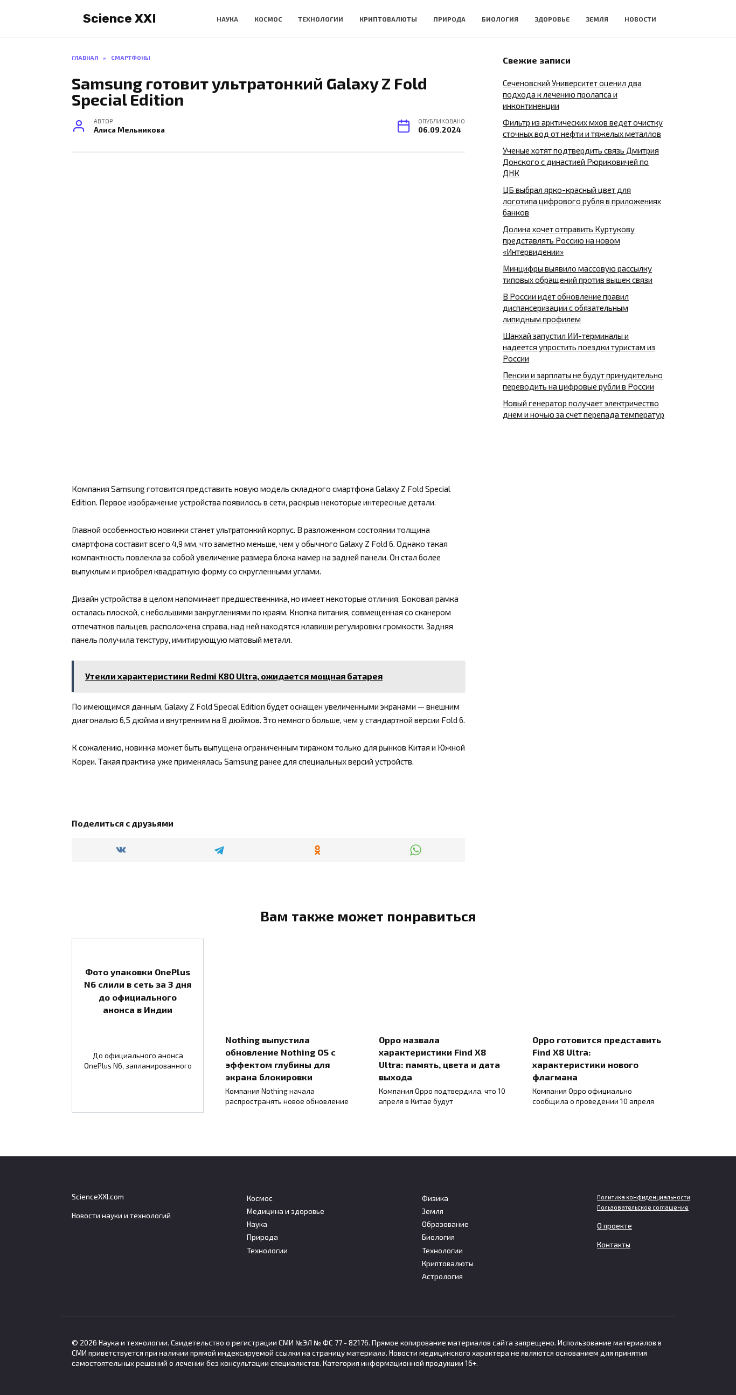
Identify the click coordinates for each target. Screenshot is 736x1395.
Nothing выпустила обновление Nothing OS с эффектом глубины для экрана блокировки (280, 1057)
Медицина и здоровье (285, 1211)
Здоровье (552, 19)
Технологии (320, 19)
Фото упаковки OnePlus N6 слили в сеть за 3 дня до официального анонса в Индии (138, 990)
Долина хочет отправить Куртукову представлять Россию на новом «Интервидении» (569, 240)
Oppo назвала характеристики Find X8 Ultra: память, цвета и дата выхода (439, 1057)
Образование (445, 1224)
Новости (640, 19)
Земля (597, 19)
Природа (449, 19)
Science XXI (119, 18)
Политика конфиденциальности (643, 1196)
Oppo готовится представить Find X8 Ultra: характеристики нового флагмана (596, 1057)
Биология (500, 19)
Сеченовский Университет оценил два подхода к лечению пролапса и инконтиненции (572, 94)
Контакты (613, 1244)
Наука (227, 19)
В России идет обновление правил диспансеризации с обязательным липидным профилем (566, 308)
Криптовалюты (388, 19)
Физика (435, 1198)
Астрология (442, 1276)
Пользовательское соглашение (643, 1207)
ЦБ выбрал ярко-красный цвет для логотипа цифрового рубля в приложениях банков (582, 201)
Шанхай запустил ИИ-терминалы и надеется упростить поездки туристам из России (579, 347)
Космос (268, 19)
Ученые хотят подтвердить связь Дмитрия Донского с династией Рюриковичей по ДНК (581, 161)
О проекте (614, 1226)
